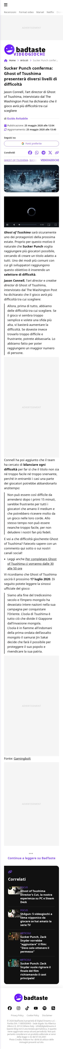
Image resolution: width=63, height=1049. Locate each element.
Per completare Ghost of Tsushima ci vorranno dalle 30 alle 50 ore (32, 563)
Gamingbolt (22, 758)
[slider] (27, 224)
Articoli (24, 60)
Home (12, 60)
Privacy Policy (17, 1015)
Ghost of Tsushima (16, 160)
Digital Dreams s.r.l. (46, 1020)
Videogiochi (50, 160)
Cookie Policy (33, 1015)
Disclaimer (47, 1015)
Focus (24, 887)
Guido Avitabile (17, 118)
